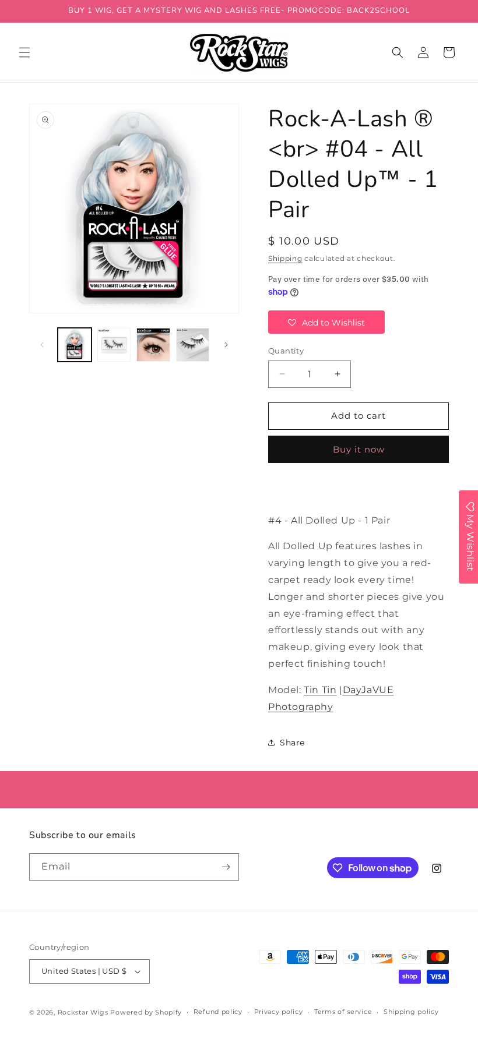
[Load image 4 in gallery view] (193, 345)
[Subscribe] (225, 867)
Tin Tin (320, 689)
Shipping (285, 258)
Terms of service (343, 1012)
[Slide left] (42, 345)
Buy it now (359, 449)
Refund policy (218, 1012)
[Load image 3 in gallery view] (153, 345)
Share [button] (292, 742)
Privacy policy (278, 1012)
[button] (24, 52)
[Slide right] (226, 345)
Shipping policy (411, 1012)
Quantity (286, 350)
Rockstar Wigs (83, 1012)
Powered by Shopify (146, 1012)
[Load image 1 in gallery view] (75, 345)
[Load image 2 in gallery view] (114, 345)
